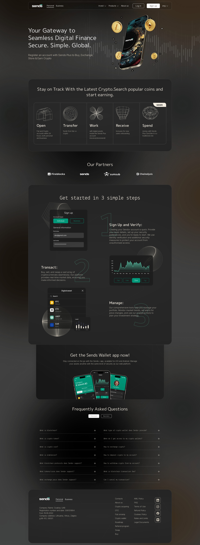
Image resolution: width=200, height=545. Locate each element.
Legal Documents (141, 522)
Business (59, 6)
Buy (116, 534)
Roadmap (119, 522)
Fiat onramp (120, 514)
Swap (117, 530)
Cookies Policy (140, 514)
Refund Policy (140, 510)
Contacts (119, 498)
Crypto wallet (120, 518)
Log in (138, 6)
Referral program (122, 526)
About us (125, 6)
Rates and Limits (141, 518)
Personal (50, 6)
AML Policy (139, 498)
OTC (117, 510)
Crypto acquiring (122, 506)
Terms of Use (140, 506)
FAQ (136, 502)
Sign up (153, 6)
